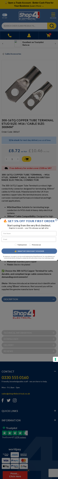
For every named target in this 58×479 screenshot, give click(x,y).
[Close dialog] (56, 220)
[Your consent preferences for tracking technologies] (55, 359)
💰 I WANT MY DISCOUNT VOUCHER (29, 251)
